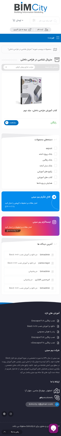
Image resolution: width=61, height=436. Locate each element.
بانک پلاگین (47, 160)
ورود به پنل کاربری (20, 29)
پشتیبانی (32, 271)
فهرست (51, 38)
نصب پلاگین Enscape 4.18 (43, 320)
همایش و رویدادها (44, 183)
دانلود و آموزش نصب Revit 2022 (22, 254)
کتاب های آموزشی (44, 177)
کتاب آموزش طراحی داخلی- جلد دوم (40, 110)
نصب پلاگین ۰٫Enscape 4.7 (43, 342)
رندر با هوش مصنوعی (46, 332)
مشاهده (12, 122)
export (49, 148)
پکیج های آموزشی (44, 171)
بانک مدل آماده (46, 166)
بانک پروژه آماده (45, 154)
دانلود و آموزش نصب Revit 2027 (41, 326)
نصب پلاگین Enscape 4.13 (43, 337)
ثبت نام (40, 29)
